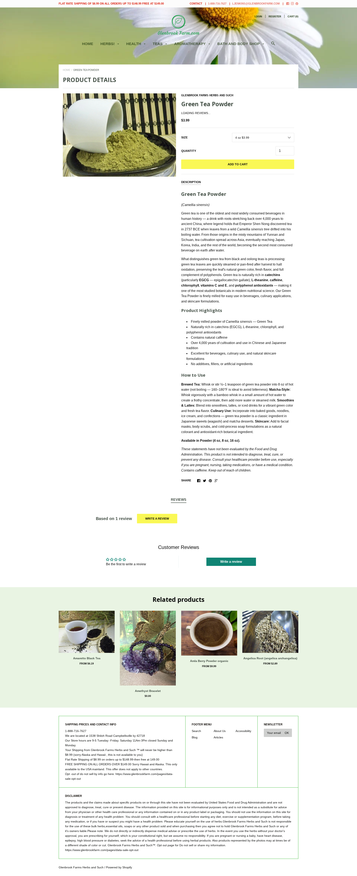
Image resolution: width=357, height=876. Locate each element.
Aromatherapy (190, 44)
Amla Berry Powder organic (209, 661)
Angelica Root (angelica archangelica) (270, 658)
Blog (195, 737)
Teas (158, 44)
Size (184, 137)
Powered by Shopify (119, 867)
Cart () (293, 16)
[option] (119, 135)
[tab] (178, 500)
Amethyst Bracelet (148, 691)
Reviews (178, 499)
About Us (220, 731)
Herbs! (108, 44)
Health (134, 44)
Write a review (157, 518)
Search (196, 731)
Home (87, 44)
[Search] (273, 45)
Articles (218, 737)
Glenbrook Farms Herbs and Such (207, 95)
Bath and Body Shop (239, 44)
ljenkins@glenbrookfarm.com (256, 3)
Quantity (188, 150)
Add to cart (238, 164)
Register (275, 16)
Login (258, 16)
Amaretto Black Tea (86, 658)
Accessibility (243, 731)
